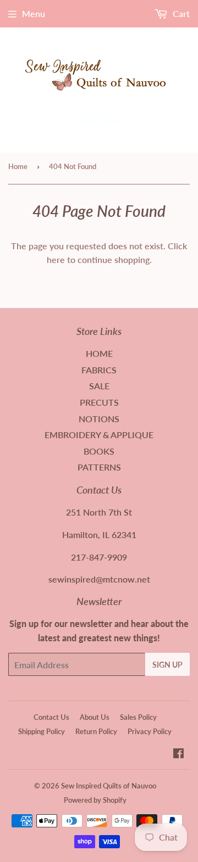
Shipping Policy (41, 731)
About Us (94, 717)
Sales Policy (138, 717)
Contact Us (51, 717)
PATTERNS (99, 467)
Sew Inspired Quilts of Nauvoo (108, 785)
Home (18, 166)
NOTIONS (99, 418)
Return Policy (96, 731)
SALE (99, 385)
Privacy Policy (150, 731)
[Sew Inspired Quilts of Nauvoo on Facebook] (178, 754)
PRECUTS (99, 402)
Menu (33, 13)
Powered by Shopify (95, 800)
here (56, 259)
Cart (180, 13)
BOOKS (99, 451)
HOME (99, 353)
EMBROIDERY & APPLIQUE (99, 434)
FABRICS (99, 370)
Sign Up (167, 664)
